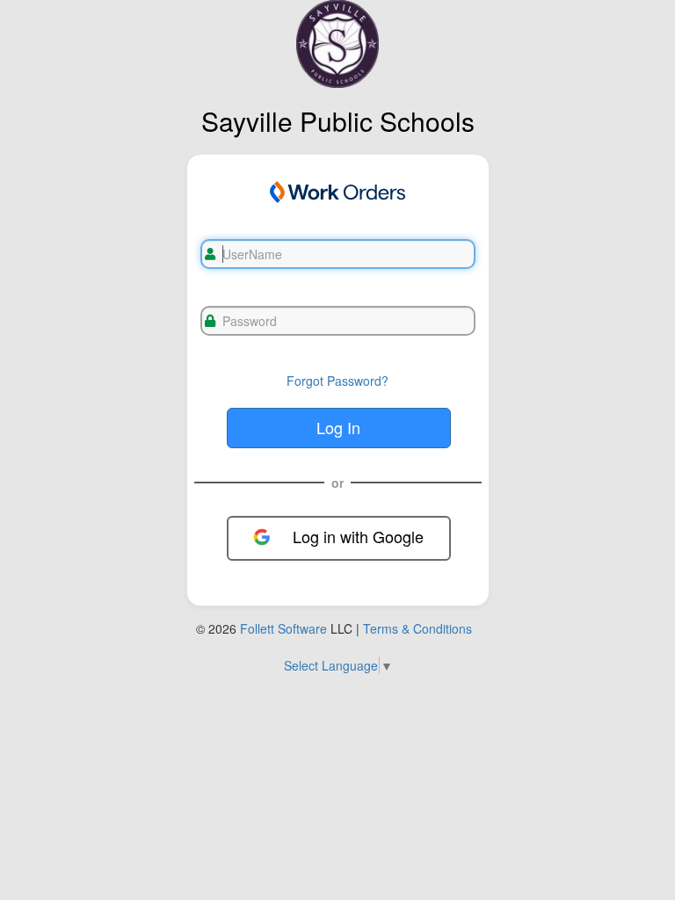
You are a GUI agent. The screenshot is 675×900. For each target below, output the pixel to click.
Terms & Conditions (417, 628)
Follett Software (283, 628)
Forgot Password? (337, 380)
